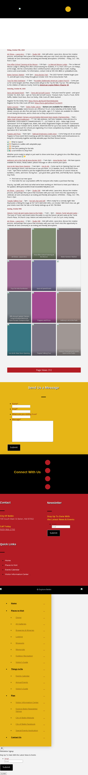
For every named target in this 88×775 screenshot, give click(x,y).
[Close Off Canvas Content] (2, 748)
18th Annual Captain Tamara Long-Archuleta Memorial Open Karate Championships (38, 117)
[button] (68, 9)
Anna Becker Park (41, 75)
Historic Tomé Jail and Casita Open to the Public (25, 213)
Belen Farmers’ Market (15, 75)
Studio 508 (36, 54)
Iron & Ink (45, 166)
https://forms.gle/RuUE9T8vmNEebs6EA (43, 101)
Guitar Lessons (12, 107)
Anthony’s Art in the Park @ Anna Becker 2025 (24, 160)
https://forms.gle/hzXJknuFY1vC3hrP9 (48, 103)
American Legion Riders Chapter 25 (54, 85)
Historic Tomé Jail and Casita (66, 213)
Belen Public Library (33, 107)
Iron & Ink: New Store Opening (18, 166)
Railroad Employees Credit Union (44, 134)
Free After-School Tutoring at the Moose (22, 64)
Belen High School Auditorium (18, 119)
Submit (14, 447)
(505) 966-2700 (7, 529)
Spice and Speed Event (15, 93)
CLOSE (3, 774)
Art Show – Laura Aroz (15, 54)
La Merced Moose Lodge (57, 64)
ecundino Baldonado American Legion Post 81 (52, 81)
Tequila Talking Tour (14, 201)
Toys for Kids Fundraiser (16, 81)
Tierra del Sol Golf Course (40, 93)
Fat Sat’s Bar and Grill (37, 201)
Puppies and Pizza (14, 134)
